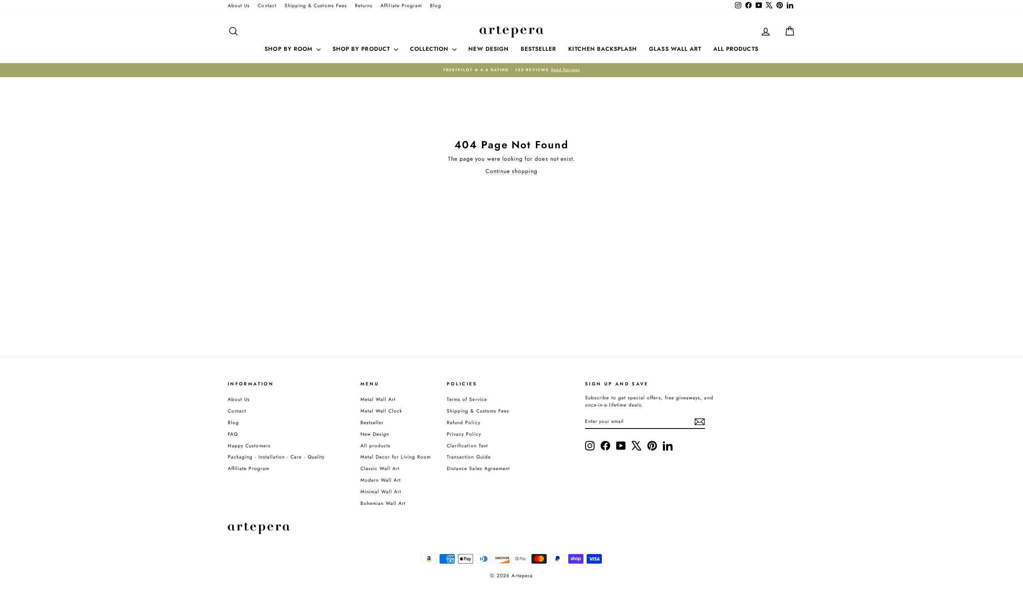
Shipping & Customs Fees (316, 5)
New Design (375, 434)
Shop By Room (289, 49)
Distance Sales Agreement (478, 468)
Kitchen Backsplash (602, 49)
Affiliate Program (401, 5)
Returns (363, 5)
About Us (239, 5)
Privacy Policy (464, 434)
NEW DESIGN (488, 49)
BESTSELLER (539, 49)
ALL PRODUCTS (735, 49)
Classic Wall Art (380, 468)
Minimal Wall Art (381, 491)
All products (375, 445)
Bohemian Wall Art (383, 503)
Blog (435, 5)
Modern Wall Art (380, 479)
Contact (267, 5)
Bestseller (372, 422)
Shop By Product (362, 49)
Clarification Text (467, 445)
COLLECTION (430, 49)
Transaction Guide (469, 456)
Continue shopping (512, 171)
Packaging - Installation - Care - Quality (276, 456)
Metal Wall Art (378, 399)
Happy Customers (249, 445)
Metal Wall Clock (381, 410)
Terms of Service (467, 399)
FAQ (233, 434)
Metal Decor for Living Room (395, 456)
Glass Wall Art (675, 49)
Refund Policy (463, 422)
